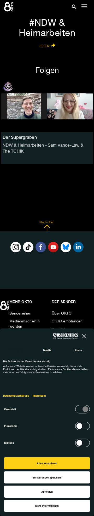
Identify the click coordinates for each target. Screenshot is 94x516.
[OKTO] (9, 6)
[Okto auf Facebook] (41, 247)
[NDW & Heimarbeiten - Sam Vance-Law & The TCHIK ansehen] (47, 106)
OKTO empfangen (67, 321)
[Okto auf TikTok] (28, 247)
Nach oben (46, 222)
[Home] (5, 307)
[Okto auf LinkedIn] (78, 247)
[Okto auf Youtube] (53, 247)
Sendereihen (20, 313)
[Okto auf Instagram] (15, 247)
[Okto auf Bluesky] (66, 247)
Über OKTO (62, 313)
